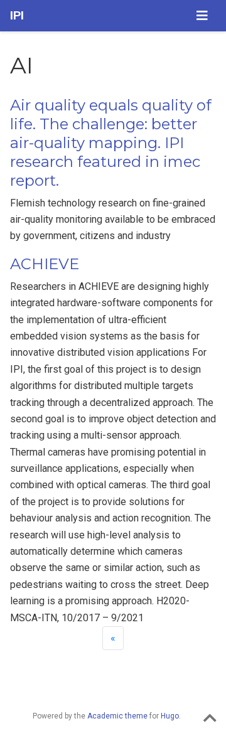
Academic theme (117, 716)
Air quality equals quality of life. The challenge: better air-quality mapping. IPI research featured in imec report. (111, 143)
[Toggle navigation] (202, 15)
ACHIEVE (44, 264)
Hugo (170, 716)
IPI (17, 15)
